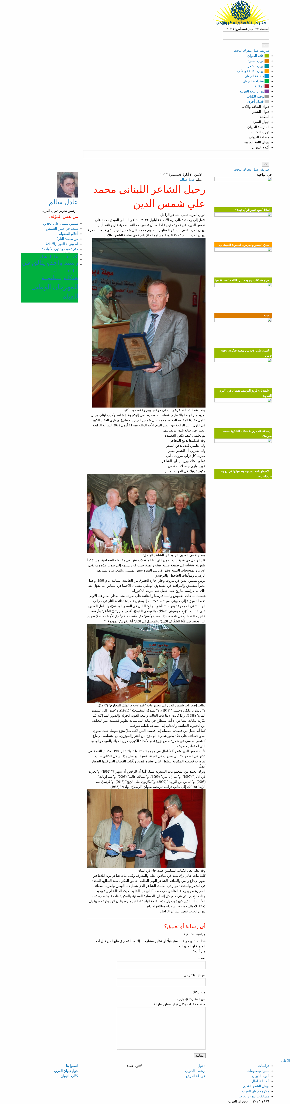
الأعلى (285, 1060)
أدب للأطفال (260, 1081)
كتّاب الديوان (69, 1076)
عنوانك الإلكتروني (195, 975)
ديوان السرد (256, 61)
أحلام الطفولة (68, 233)
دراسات (263, 1066)
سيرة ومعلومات (258, 1071)
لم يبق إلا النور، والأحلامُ (62, 244)
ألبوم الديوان (260, 1076)
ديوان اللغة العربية (252, 91)
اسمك (202, 958)
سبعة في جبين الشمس (62, 228)
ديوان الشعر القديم (256, 1086)
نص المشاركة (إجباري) (191, 999)
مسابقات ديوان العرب (254, 1096)
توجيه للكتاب (256, 96)
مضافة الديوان (255, 76)
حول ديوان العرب (66, 1071)
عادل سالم (187, 179)
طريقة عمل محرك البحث (251, 50)
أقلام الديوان (256, 55)
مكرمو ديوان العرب (255, 1091)
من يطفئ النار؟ (67, 239)
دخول (202, 1066)
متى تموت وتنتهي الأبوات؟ (60, 249)
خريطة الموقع (196, 1076)
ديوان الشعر (256, 66)
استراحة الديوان (254, 81)
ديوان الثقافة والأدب (251, 71)
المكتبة (260, 86)
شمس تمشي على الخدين (60, 223)
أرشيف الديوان (195, 1071)
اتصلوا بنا (72, 1066)
